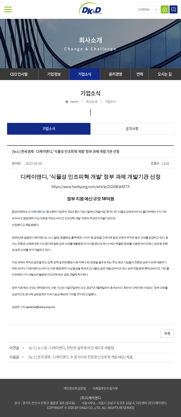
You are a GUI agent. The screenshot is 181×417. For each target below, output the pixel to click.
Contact (173, 9)
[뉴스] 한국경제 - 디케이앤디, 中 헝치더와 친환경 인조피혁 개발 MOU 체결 (81, 357)
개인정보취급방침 (74, 388)
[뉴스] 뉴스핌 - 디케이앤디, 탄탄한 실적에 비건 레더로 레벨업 (71, 347)
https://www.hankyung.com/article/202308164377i (90, 186)
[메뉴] (8, 9)
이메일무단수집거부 (105, 388)
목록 (167, 333)
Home (165, 9)
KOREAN (144, 9)
